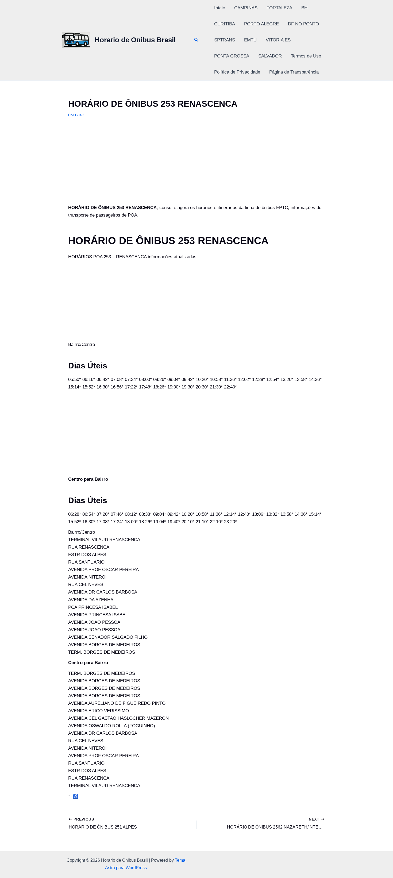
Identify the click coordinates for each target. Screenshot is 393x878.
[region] (69, 836)
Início (219, 7)
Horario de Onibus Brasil (135, 40)
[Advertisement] (196, 164)
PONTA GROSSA (231, 56)
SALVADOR (270, 56)
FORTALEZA (279, 7)
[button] (196, 40)
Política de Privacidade (237, 72)
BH (304, 7)
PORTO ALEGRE (261, 23)
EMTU (250, 40)
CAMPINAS (245, 7)
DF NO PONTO (303, 23)
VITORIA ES (278, 40)
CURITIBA (224, 23)
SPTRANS (224, 40)
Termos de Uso (306, 56)
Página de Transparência (294, 72)
